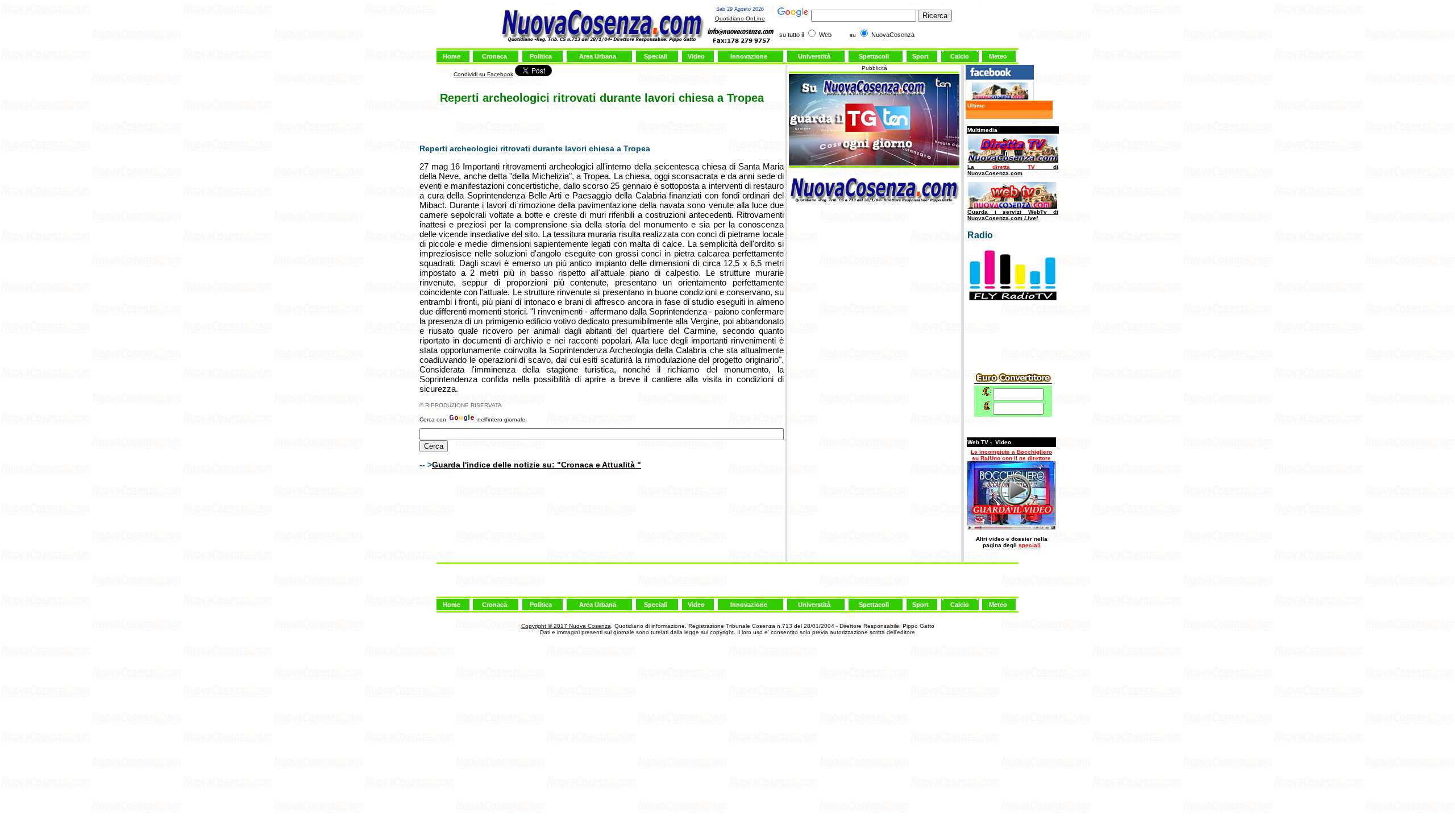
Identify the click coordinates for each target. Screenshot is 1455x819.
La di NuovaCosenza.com (1012, 170)
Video (696, 56)
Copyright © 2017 (544, 626)
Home (451, 56)
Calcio (959, 56)
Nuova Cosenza (589, 626)
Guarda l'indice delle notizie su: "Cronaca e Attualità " (536, 464)
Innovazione (748, 56)
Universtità (814, 56)
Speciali (655, 56)
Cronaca (494, 56)
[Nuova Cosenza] (1000, 99)
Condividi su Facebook (483, 74)
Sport (920, 56)
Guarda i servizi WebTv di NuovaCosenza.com (1012, 215)
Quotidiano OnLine (740, 18)
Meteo (998, 56)
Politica (541, 56)
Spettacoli (874, 56)
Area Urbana (597, 56)
